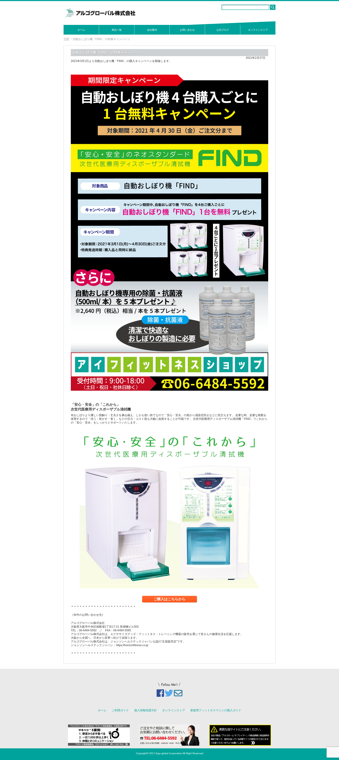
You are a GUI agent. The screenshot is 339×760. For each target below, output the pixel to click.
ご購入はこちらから (169, 599)
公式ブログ (222, 29)
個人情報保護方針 (145, 710)
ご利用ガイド (120, 710)
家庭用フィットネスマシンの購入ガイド (215, 710)
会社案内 (152, 29)
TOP (66, 39)
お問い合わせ (187, 29)
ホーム (81, 29)
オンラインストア (258, 29)
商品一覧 (117, 29)
